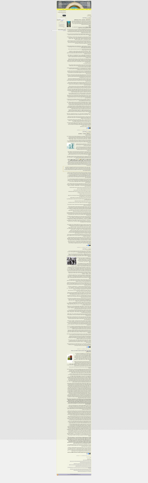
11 (62, 24)
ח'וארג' (74, 176)
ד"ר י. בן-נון (83, 9)
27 (60, 26)
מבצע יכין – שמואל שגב (86, 17)
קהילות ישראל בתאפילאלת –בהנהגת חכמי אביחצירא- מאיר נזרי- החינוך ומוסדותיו (82, 463)
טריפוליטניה (73, 161)
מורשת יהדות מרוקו (85, 2)
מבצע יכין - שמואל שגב (84, 247)
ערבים (76, 161)
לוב (88, 162)
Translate (62, 20)
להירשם (64, 15)
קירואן (81, 164)
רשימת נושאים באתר (68, 9)
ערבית (85, 159)
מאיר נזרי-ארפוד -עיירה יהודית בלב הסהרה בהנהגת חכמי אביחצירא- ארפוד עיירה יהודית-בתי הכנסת (80, 461)
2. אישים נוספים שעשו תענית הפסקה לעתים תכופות (85, 462)
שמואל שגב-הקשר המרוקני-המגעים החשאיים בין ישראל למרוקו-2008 (81, 351)
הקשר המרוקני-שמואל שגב (84, 455)
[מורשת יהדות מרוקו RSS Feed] (57, 474)
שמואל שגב (78, 247)
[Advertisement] (77, 12)
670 (88, 164)
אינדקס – (87, 9)
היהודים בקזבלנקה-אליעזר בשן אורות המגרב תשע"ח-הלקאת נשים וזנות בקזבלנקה (82, 470)
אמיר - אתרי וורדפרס (69, 474)
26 (61, 26)
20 (60, 25)
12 (61, 24)
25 (62, 26)
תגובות (63, 9)
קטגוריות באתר (73, 9)
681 (90, 161)
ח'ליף (71, 174)
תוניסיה (71, 176)
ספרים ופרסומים (78, 9)
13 (60, 24)
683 (88, 161)
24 (63, 26)
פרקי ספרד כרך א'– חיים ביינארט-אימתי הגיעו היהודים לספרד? (84, 471)
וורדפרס (77, 474)
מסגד (89, 174)
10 (63, 24)
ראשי (89, 9)
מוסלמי (69, 164)
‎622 (68, 160)
